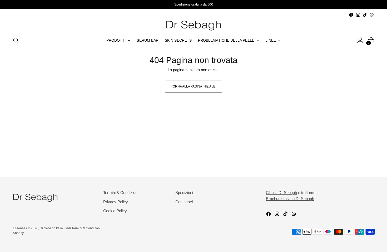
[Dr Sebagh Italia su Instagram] (358, 14)
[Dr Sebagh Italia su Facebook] (351, 14)
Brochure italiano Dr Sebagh (290, 198)
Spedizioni (184, 192)
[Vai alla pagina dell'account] (360, 40)
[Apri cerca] (16, 40)
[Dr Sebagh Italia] (193, 24)
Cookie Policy (115, 211)
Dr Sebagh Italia (51, 228)
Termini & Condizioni (120, 192)
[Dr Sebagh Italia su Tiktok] (365, 14)
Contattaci (184, 202)
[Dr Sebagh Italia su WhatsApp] (371, 14)
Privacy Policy (115, 202)
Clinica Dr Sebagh (281, 192)
